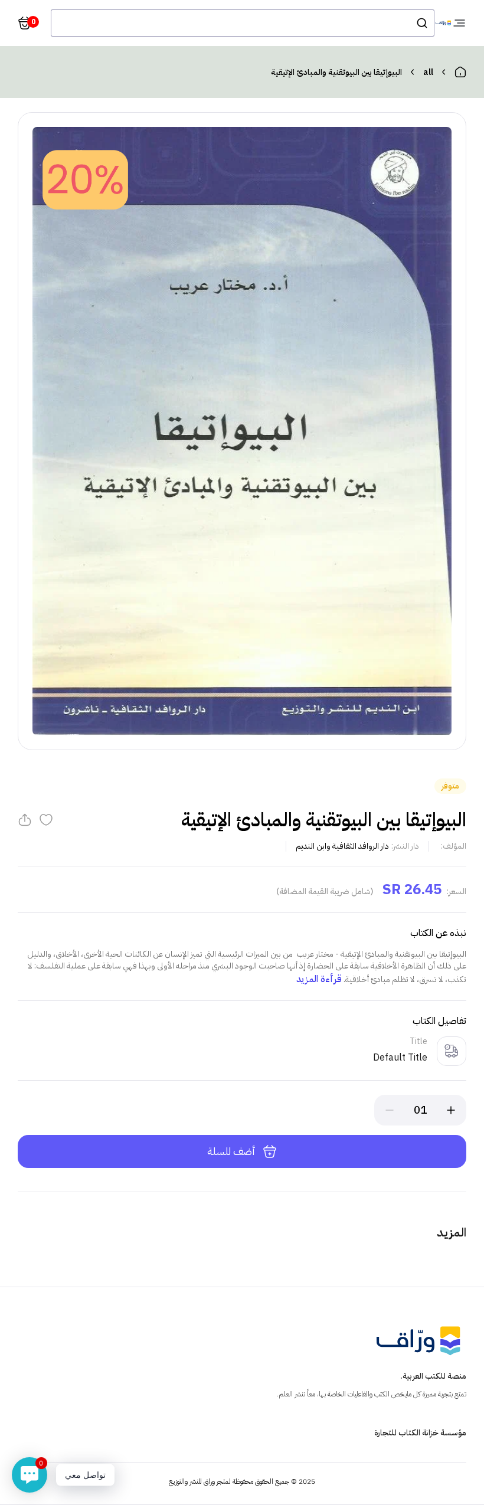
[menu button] (459, 23)
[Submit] (421, 23)
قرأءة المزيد (319, 979)
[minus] (389, 1110)
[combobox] (242, 23)
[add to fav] (46, 820)
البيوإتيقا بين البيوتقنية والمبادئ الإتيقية (336, 72)
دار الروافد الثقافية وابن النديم (342, 846)
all (428, 72)
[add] (451, 1110)
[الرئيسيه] (460, 72)
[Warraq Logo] (443, 23)
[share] (25, 820)
